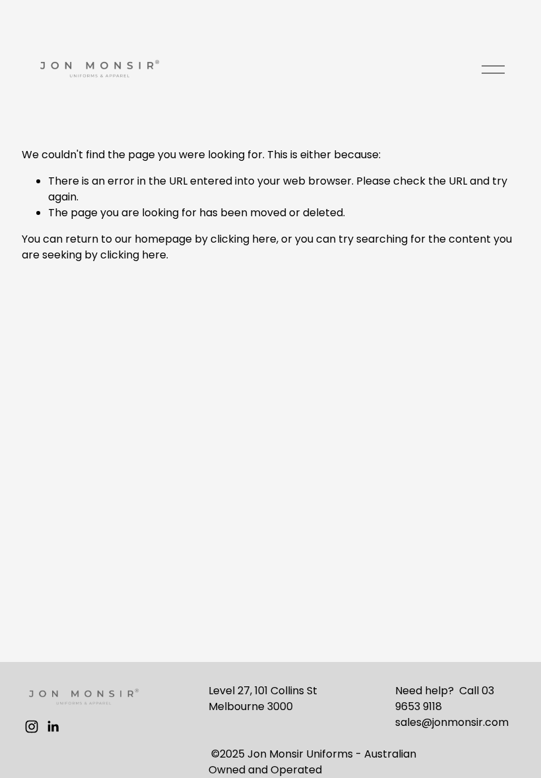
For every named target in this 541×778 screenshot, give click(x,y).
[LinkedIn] (52, 726)
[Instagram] (31, 726)
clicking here (243, 239)
